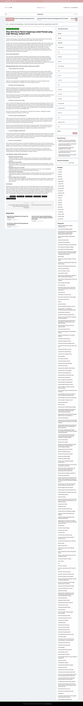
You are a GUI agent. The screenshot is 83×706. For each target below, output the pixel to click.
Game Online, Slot (61, 292)
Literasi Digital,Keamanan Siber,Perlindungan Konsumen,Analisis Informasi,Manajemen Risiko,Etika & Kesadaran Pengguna (66, 436)
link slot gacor (61, 47)
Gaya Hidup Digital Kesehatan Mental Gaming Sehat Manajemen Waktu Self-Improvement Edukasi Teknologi (66, 322)
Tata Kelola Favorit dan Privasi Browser (65, 602)
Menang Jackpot (20, 196)
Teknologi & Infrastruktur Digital (64, 615)
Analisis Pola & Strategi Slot (63, 240)
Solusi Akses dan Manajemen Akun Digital (66, 586)
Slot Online (44, 196)
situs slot (60, 80)
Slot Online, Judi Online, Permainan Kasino (66, 574)
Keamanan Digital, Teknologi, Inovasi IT (65, 400)
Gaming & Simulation (62, 304)
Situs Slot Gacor (29, 196)
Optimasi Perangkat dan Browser (64, 451)
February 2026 (60, 181)
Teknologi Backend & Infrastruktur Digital (66, 634)
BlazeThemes (48, 703)
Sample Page (40, 14)
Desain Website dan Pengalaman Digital (65, 249)
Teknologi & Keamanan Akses (63, 625)
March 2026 (60, 179)
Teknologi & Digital (61, 609)
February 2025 (60, 209)
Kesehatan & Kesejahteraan (63, 417)
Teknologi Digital (61, 647)
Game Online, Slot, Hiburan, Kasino (64, 294)
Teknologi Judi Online (62, 660)
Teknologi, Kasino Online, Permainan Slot (66, 669)
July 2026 (60, 169)
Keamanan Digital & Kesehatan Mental (65, 382)
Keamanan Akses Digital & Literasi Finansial (66, 368)
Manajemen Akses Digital (63, 442)
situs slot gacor (61, 66)
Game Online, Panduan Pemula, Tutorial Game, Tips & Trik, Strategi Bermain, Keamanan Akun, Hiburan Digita (66, 288)
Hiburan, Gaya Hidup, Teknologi (64, 329)
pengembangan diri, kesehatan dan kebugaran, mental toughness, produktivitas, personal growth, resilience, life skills (67, 522)
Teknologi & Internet (62, 622)
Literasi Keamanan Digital (63, 439)
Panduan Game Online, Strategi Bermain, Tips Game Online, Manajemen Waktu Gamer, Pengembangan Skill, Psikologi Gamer (66, 469)
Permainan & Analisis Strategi (63, 527)
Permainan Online (61, 532)
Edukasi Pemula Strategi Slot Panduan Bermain (67, 266)
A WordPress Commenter (63, 162)
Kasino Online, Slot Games (63, 358)
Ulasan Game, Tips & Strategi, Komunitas (66, 691)
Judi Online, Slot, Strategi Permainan (65, 354)
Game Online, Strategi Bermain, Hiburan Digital (67, 297)
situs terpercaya (61, 103)
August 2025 (60, 195)
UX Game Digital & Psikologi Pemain (65, 699)
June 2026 (60, 172)
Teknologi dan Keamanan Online (64, 645)
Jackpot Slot (12, 196)
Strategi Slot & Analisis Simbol (64, 600)
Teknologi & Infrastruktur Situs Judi (64, 617)
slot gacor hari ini (61, 108)
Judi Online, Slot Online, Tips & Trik (64, 349)
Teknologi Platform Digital (63, 662)
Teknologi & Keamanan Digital (63, 627)
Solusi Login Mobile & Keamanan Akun (65, 588)
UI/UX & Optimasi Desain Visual (64, 688)
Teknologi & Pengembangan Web (64, 632)
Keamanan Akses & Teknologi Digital (65, 363)
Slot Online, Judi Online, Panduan (64, 571)
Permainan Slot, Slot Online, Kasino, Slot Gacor (67, 540)
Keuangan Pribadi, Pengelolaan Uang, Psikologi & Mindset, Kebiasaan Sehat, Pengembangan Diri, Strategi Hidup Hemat (67, 426)
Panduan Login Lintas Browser (64, 475)
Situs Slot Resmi (37, 196)
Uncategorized (61, 693)
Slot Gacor (60, 56)
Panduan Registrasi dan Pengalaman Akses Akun (67, 492)
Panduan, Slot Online (62, 506)
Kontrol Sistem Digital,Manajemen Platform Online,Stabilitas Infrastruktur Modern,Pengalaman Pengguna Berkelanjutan (67, 431)
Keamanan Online (61, 404)
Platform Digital (61, 543)
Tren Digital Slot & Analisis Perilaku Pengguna (66, 681)
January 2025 (60, 211)
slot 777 (59, 75)
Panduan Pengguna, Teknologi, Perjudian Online (67, 489)
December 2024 (61, 214)
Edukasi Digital (61, 256)
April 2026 (60, 176)
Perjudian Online (61, 525)
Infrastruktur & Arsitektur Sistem (64, 338)
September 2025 (61, 193)
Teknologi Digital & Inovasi (63, 652)
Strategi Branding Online (62, 597)
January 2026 (60, 183)
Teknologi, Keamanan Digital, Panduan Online (66, 672)
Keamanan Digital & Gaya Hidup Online (65, 379)
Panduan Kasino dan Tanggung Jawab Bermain (67, 473)
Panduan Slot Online (62, 496)
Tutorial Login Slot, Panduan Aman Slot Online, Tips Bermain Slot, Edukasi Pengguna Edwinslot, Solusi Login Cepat (67, 685)
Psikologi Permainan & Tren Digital (64, 558)
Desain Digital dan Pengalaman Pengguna (66, 247)
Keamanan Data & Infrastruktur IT (64, 377)
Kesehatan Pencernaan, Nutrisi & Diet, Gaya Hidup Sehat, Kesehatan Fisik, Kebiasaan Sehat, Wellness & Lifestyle (67, 421)
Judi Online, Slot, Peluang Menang (12, 28)
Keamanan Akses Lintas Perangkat (64, 370)
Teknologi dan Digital (62, 636)
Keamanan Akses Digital (62, 365)
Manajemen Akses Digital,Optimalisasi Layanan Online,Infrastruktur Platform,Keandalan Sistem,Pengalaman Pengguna (67, 445)
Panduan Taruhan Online (62, 504)
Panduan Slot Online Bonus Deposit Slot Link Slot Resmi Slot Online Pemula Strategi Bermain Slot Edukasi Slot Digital (67, 500)
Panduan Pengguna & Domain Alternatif (65, 487)
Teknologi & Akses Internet (63, 604)
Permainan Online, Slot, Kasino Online (65, 535)
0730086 (8, 36)
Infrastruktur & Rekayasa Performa (64, 341)
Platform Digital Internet (62, 545)
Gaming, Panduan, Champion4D (64, 312)
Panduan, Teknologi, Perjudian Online (65, 508)
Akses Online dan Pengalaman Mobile (65, 229)
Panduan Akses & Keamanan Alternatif (65, 453)
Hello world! (71, 162)
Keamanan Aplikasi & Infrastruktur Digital (66, 375)
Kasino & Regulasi (61, 356)
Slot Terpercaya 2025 (11, 198)
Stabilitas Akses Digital (62, 590)
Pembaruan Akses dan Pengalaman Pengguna (66, 511)
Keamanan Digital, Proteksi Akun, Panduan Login (67, 397)
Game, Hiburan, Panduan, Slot (63, 299)
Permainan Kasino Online (63, 530)
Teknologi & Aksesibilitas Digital (64, 607)
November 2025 (61, 188)
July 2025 (60, 197)
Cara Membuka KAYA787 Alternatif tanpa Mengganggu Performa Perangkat (34, 18)
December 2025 (61, 186)
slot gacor (60, 89)
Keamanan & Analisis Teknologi (64, 361)
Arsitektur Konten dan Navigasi (64, 242)
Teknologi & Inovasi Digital (63, 620)
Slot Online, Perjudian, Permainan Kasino (65, 576)
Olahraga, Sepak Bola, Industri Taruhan (65, 449)
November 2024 (61, 216)
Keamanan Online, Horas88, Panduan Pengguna (67, 407)
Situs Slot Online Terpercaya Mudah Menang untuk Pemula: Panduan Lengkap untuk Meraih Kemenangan (42, 218)
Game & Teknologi (61, 285)
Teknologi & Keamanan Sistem (64, 629)
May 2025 (60, 202)
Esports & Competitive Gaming (64, 270)
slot (59, 52)
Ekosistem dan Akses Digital (63, 268)
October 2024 (60, 218)
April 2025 (60, 204)
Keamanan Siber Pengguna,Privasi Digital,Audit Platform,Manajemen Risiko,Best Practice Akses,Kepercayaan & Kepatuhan (67, 410)
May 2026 (60, 174)
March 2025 (60, 207)
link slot (59, 61)
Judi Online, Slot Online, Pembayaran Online (66, 343)
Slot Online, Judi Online (62, 565)
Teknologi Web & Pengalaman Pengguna (65, 665)
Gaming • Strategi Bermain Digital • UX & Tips (66, 306)
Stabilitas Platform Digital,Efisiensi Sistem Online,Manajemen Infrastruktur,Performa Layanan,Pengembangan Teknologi (66, 594)
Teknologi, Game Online (62, 667)
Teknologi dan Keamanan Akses (64, 642)
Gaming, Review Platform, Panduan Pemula (66, 314)
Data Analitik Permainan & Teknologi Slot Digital (67, 244)
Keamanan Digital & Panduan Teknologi (65, 384)
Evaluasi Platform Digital (62, 273)
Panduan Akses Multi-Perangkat (64, 458)
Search (59, 131)
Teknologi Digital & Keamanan (63, 654)
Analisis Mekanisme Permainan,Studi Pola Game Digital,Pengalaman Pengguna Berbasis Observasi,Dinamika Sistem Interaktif (67, 233)
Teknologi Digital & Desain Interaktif (65, 649)
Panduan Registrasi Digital (63, 494)
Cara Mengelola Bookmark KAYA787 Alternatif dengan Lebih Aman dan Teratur (55, 1)
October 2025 (60, 190)
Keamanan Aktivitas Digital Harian (64, 372)
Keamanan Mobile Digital (63, 402)
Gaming (59, 301)
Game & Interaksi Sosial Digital (64, 282)
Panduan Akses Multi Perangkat (64, 456)
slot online (60, 94)
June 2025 (60, 200)
